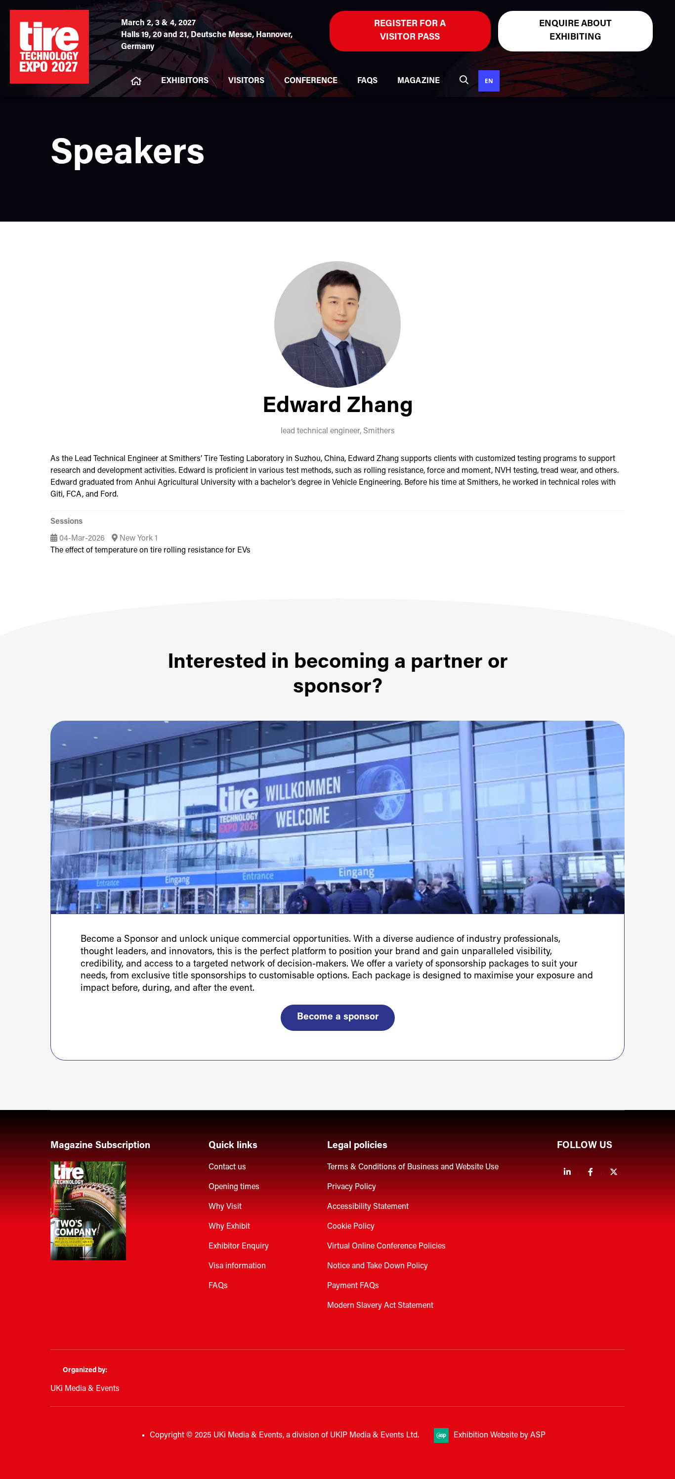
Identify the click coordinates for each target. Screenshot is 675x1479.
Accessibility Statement (368, 1207)
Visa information (237, 1266)
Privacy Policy (351, 1187)
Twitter (614, 1172)
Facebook (590, 1172)
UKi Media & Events (85, 1389)
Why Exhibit (229, 1227)
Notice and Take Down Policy (377, 1266)
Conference (311, 81)
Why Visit (225, 1207)
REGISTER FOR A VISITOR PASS (410, 31)
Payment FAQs (353, 1286)
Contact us (227, 1167)
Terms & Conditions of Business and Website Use (413, 1167)
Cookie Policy (351, 1227)
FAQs (367, 81)
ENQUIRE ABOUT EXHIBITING (575, 31)
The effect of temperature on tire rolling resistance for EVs (150, 551)
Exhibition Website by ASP (500, 1435)
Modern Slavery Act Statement (380, 1306)
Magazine (418, 81)
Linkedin (567, 1172)
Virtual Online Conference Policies (386, 1246)
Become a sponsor (338, 1017)
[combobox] (489, 81)
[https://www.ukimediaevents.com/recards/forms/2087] (88, 1258)
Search (464, 79)
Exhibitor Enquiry (239, 1246)
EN (489, 81)
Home (136, 81)
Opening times (234, 1187)
